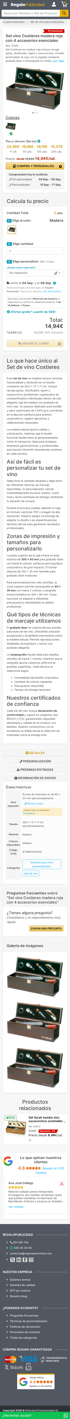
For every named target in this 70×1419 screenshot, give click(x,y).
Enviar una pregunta (46, 928)
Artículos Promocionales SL (42, 1410)
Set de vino (31, 873)
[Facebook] (25, 1260)
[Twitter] (12, 1260)
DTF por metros (20, 1290)
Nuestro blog (18, 1296)
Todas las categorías (23, 1337)
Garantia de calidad (22, 1285)
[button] (38, 141)
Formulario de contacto (25, 1332)
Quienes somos (20, 1279)
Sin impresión (18, 273)
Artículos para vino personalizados (41, 864)
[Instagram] (31, 1260)
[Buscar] (64, 13)
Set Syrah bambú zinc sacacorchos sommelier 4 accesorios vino (47, 1121)
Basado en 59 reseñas (40, 1386)
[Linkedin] (18, 1260)
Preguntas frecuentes (24, 1315)
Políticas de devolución (25, 1326)
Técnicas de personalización (28, 1321)
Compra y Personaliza (35, 166)
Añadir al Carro (35, 343)
